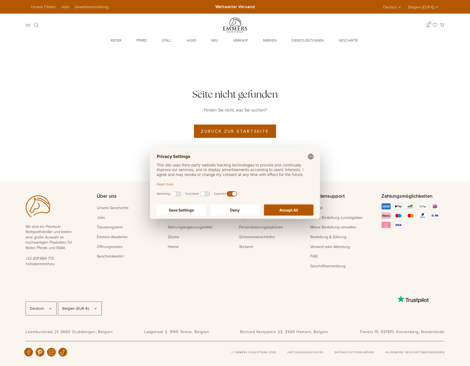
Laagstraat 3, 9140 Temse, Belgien (176, 331)
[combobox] (392, 7)
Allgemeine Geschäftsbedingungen (414, 352)
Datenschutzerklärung (354, 352)
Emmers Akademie (112, 236)
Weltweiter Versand (235, 7)
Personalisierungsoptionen (261, 226)
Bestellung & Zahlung (328, 236)
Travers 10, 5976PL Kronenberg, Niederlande (402, 331)
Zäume (173, 236)
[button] (117, 40)
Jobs (65, 6)
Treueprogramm (110, 226)
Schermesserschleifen (257, 236)
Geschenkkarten (110, 256)
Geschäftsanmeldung (327, 265)
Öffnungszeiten (110, 246)
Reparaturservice (253, 217)
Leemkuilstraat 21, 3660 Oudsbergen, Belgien (69, 331)
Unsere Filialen (43, 6)
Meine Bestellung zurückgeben (336, 217)
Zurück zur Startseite (235, 131)
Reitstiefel (176, 217)
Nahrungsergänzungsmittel (190, 226)
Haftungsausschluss (305, 352)
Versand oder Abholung (330, 246)
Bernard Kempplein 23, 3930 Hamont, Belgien (284, 331)
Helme (173, 246)
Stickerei (246, 246)
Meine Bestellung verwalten (333, 226)
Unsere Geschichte (113, 207)
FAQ (314, 256)
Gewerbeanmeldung (92, 6)
